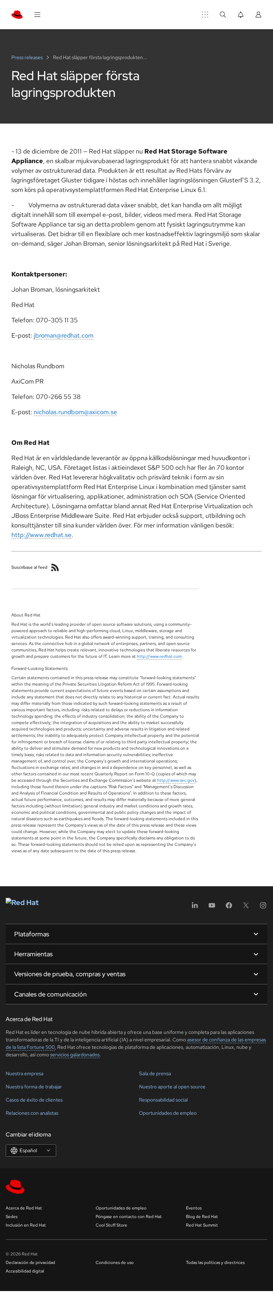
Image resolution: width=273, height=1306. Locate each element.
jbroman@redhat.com (63, 335)
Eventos (194, 1208)
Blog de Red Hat (202, 1216)
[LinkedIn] (195, 907)
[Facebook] (229, 907)
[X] (246, 907)
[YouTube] (212, 907)
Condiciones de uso (115, 1262)
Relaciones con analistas (32, 1113)
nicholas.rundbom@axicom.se (75, 412)
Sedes (11, 1216)
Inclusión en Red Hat (26, 1225)
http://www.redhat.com (159, 656)
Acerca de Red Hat (24, 1208)
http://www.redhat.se (41, 535)
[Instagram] (263, 907)
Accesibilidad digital (25, 1271)
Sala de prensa (155, 1073)
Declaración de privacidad (30, 1262)
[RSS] (55, 567)
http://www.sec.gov (175, 780)
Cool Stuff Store (111, 1225)
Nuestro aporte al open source (172, 1086)
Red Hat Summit (202, 1225)
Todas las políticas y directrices (215, 1262)
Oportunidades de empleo (168, 1113)
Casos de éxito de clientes (34, 1100)
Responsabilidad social (163, 1100)
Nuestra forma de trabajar (34, 1086)
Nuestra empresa (24, 1073)
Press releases (27, 57)
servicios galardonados (75, 1054)
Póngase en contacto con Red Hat (129, 1216)
